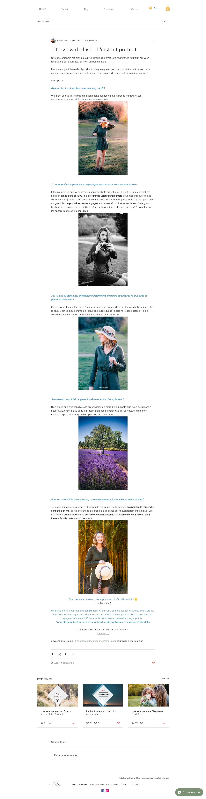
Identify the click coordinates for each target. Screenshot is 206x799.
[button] (167, 8)
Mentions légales (79, 784)
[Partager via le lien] (73, 654)
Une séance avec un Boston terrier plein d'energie (56, 712)
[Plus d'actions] (153, 40)
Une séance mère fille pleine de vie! (147, 712)
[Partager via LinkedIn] (66, 654)
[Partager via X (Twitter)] (59, 654)
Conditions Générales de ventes (104, 784)
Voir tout (165, 678)
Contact (136, 784)
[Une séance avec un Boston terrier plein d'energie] (57, 695)
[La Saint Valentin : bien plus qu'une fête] (103, 695)
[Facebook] (102, 790)
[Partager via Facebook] (52, 654)
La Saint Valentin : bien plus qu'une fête (101, 712)
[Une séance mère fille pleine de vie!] (148, 695)
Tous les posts (43, 21)
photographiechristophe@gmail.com (155, 778)
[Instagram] (107, 790)
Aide (124, 784)
